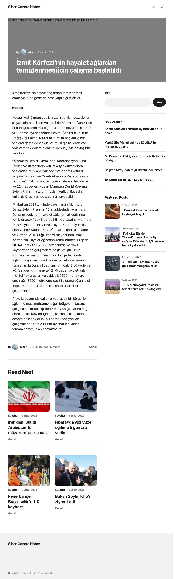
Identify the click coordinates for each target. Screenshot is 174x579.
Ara (107, 93)
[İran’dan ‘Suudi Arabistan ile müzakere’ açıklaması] (29, 396)
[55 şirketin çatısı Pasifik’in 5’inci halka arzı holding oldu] (112, 286)
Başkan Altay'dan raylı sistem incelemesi (134, 170)
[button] (154, 6)
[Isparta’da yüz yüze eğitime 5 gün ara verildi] (76, 396)
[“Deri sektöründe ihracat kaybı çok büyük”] (112, 211)
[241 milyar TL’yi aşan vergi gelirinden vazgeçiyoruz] (112, 263)
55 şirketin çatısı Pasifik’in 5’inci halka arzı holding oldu (142, 287)
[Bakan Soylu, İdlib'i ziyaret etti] (76, 470)
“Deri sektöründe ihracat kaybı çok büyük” (140, 212)
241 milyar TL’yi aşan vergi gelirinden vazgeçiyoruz (141, 263)
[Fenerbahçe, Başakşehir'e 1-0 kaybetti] (29, 470)
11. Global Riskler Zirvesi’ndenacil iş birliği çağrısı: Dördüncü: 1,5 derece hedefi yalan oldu (143, 239)
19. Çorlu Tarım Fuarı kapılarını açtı (129, 179)
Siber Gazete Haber (24, 7)
